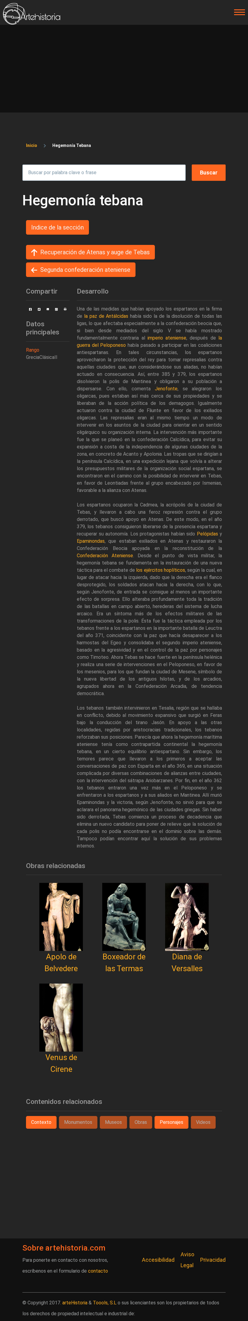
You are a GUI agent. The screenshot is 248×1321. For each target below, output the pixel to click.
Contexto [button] (41, 1122)
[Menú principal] (238, 12)
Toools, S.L (104, 1303)
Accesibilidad (158, 1260)
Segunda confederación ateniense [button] (85, 269)
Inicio (31, 145)
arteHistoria (74, 1303)
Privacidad (213, 1260)
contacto (98, 1271)
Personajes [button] (171, 1122)
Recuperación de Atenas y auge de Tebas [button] (95, 252)
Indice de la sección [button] (57, 227)
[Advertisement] (124, 70)
